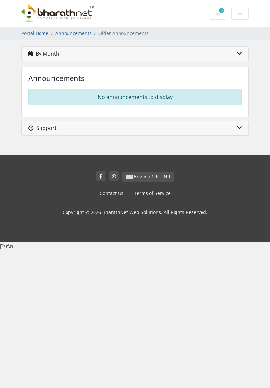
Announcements (73, 33)
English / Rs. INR (151, 176)
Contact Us (111, 193)
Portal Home (34, 33)
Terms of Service (152, 193)
